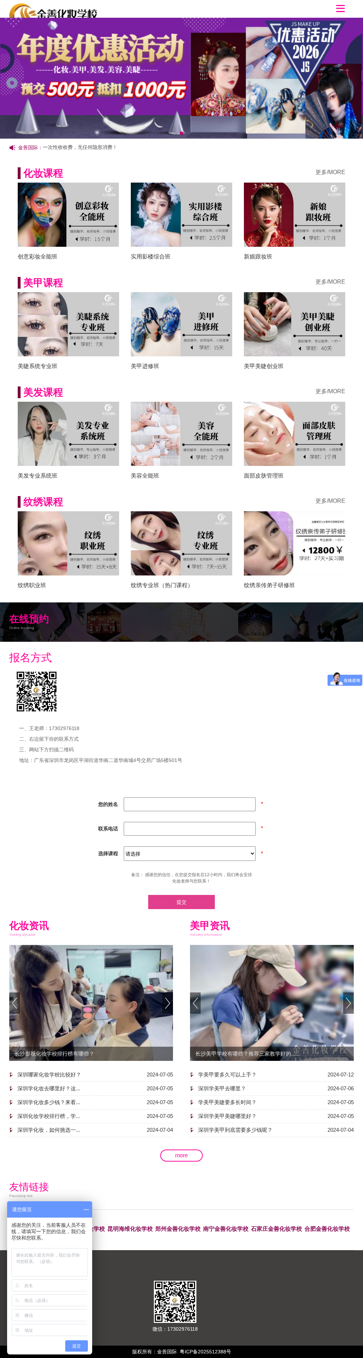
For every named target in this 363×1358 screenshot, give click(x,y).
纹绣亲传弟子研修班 (269, 585)
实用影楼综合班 (151, 257)
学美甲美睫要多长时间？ (227, 1102)
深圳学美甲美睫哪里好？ (227, 1116)
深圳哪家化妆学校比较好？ (49, 1075)
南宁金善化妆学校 (225, 1229)
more (181, 1155)
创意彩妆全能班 (37, 257)
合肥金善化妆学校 (327, 1229)
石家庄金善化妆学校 (276, 1229)
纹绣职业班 (32, 585)
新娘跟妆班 (258, 257)
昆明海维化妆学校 (130, 1229)
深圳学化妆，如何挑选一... (48, 1130)
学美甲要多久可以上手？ (227, 1075)
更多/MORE (330, 172)
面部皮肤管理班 (264, 476)
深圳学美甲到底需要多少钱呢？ (235, 1130)
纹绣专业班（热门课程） (162, 585)
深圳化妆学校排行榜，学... (48, 1116)
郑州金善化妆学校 (178, 1229)
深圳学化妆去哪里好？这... (48, 1088)
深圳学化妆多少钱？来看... (48, 1102)
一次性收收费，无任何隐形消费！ (80, 147)
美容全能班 (145, 476)
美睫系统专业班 (37, 366)
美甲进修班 (145, 366)
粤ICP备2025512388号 (205, 1351)
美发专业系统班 (37, 476)
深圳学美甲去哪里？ (222, 1088)
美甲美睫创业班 (264, 366)
